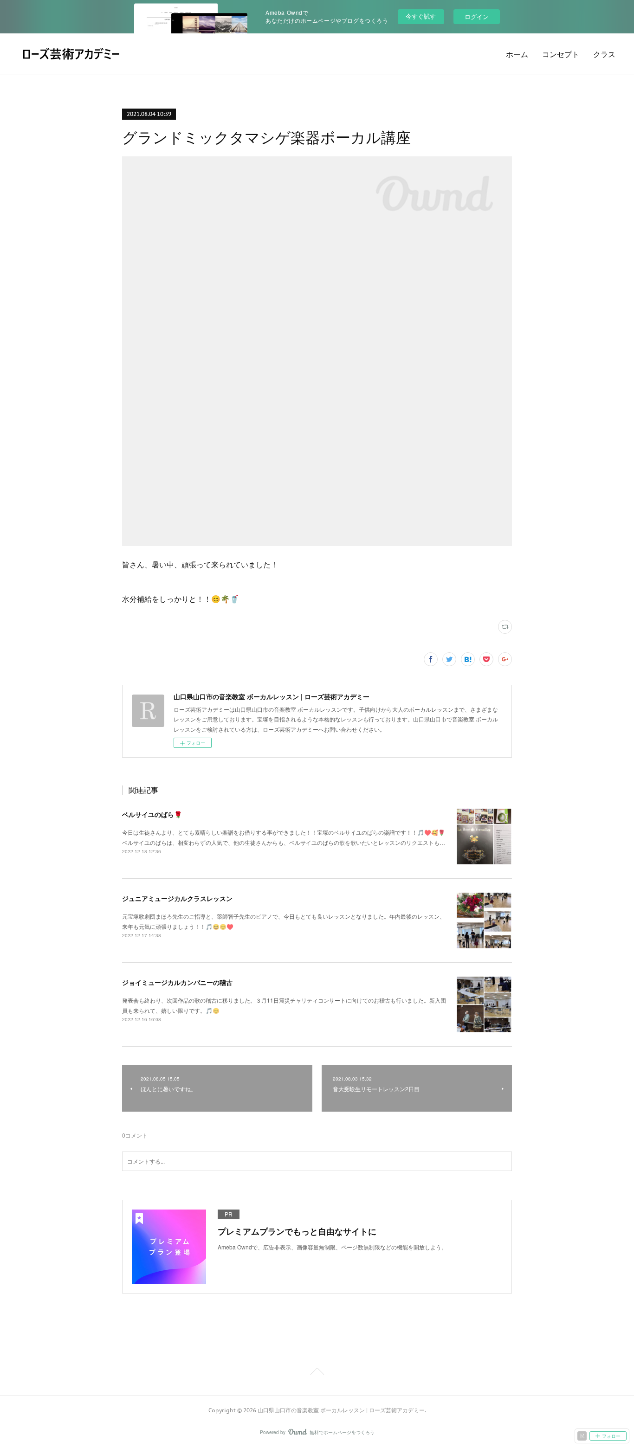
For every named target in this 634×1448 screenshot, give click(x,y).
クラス (604, 54)
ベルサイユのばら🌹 (152, 814)
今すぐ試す (421, 16)
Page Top (317, 1373)
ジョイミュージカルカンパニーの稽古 (177, 982)
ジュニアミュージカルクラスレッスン (177, 898)
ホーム (517, 54)
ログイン (477, 16)
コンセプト (560, 54)
